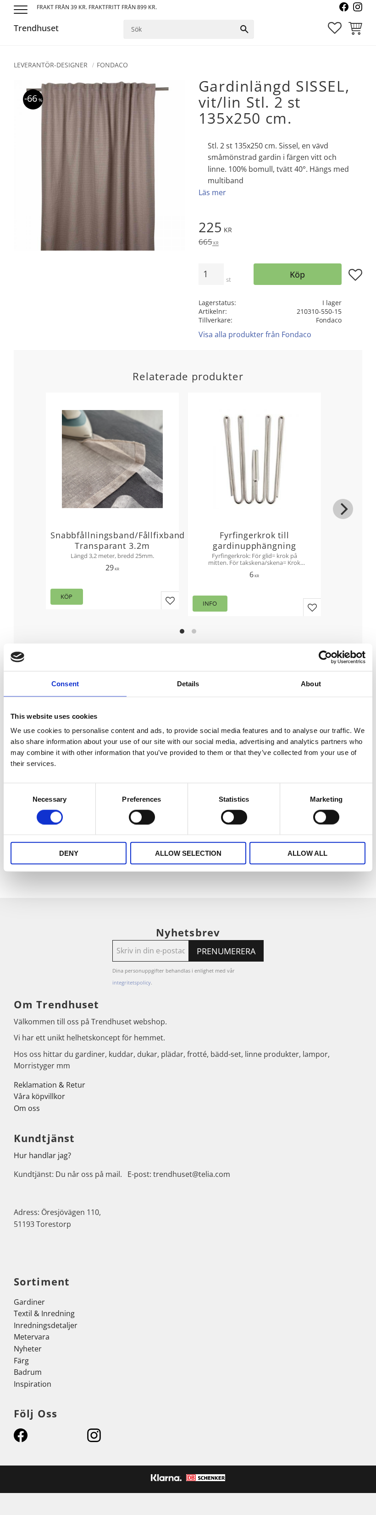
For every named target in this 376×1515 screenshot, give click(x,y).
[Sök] (244, 29)
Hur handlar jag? (42, 1155)
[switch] (142, 816)
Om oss (27, 1108)
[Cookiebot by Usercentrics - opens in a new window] (325, 657)
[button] (22, 10)
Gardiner (29, 1302)
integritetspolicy (131, 982)
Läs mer (212, 192)
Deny (68, 853)
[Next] (343, 509)
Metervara (32, 1337)
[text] (280, 228)
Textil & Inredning (44, 1313)
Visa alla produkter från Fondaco (255, 334)
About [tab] (311, 683)
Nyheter (28, 1349)
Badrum (28, 1372)
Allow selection (188, 853)
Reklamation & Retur (49, 1085)
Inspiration (32, 1384)
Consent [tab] (65, 683)
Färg (21, 1361)
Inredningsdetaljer (45, 1325)
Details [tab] (188, 683)
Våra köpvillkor (39, 1096)
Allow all (307, 853)
